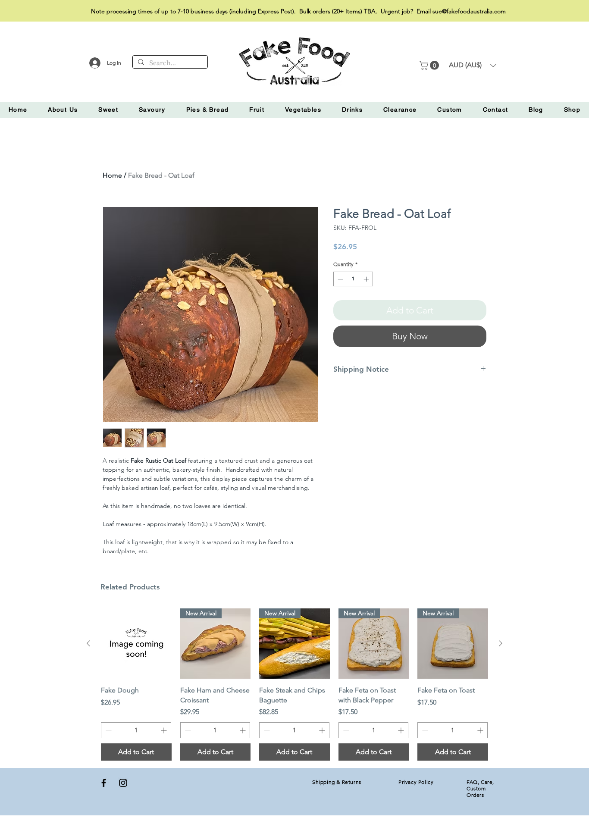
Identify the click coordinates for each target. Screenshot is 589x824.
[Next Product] (500, 643)
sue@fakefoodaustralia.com (469, 11)
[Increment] (367, 279)
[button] (430, 65)
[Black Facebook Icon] (103, 782)
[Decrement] (339, 279)
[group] (294, 684)
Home (112, 175)
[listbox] (472, 65)
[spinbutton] (353, 279)
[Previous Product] (88, 643)
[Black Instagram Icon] (123, 782)
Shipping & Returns (336, 782)
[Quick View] (136, 643)
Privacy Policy (415, 782)
